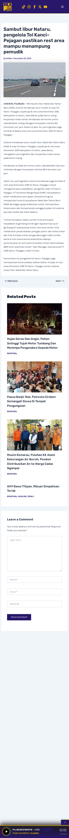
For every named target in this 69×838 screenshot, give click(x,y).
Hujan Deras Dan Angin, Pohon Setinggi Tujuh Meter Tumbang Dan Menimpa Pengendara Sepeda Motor (32, 343)
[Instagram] (29, 7)
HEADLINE (22, 496)
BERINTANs (12, 353)
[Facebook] (34, 7)
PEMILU (31, 496)
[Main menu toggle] (62, 6)
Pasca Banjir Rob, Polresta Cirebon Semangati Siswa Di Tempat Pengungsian (31, 401)
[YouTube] (45, 7)
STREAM (63, 834)
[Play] (6, 831)
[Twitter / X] (40, 7)
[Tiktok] (23, 7)
